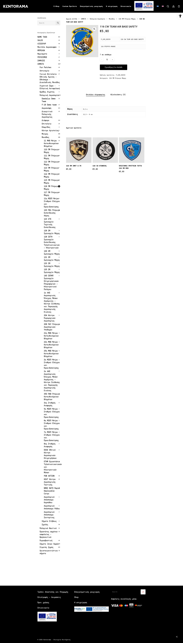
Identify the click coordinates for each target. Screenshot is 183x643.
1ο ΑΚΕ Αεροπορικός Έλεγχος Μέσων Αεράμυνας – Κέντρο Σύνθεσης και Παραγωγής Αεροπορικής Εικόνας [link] (52, 302)
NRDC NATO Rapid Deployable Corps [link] (52, 491)
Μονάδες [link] (45, 137)
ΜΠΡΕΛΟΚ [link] (41, 50)
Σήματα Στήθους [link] (49, 521)
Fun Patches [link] (45, 67)
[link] (180, 16)
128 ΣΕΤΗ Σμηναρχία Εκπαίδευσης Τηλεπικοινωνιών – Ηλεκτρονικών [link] (52, 242)
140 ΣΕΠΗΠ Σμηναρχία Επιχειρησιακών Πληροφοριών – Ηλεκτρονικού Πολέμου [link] (51, 282)
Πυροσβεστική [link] (46, 540)
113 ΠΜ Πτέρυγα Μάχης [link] (51, 169)
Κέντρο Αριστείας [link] (50, 130)
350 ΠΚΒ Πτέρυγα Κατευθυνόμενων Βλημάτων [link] (52, 397)
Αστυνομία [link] (44, 71)
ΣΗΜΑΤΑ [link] (40, 64)
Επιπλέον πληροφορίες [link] (95, 95)
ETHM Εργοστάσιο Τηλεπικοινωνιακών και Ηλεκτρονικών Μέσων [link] (52, 467)
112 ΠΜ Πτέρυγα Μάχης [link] (51, 163)
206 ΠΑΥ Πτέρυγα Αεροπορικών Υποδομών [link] (52, 327)
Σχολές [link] (45, 524)
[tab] (95, 95)
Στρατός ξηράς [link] (46, 547)
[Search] (143, 591)
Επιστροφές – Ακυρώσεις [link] (49, 597)
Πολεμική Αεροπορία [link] (49, 95)
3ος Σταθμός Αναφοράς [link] (49, 404)
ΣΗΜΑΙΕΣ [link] (41, 60)
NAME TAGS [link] (42, 37)
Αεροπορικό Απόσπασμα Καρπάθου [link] (49, 500)
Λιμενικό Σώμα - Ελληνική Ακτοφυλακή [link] (50, 87)
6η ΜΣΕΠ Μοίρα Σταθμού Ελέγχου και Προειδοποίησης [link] (52, 424)
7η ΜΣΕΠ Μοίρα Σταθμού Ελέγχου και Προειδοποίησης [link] (52, 436)
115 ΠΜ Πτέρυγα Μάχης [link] (51, 181)
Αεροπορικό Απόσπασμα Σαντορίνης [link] (49, 515)
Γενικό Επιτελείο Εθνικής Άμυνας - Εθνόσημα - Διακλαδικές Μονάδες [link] (50, 78)
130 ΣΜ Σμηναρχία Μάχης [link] (52, 252)
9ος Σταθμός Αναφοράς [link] (49, 445)
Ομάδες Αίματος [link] (47, 92)
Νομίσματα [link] (42, 54)
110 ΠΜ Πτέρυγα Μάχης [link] (51, 150)
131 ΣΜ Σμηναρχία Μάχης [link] (52, 258)
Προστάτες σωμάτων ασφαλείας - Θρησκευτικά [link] (49, 534)
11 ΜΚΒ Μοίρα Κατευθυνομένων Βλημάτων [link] (51, 143)
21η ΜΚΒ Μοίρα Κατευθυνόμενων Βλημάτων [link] (51, 336)
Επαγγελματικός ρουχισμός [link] (87, 592)
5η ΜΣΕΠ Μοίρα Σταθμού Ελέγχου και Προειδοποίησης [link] (52, 413)
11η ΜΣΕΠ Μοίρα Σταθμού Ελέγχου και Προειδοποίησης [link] (52, 202)
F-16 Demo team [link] (49, 105)
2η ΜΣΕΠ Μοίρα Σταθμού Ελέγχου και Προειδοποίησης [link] (52, 364)
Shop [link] (76, 597)
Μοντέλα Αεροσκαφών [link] (47, 47)
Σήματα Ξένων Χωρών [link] (49, 544)
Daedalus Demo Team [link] (48, 99)
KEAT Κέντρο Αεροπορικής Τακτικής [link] (49, 482)
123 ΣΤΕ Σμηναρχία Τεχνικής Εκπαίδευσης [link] (49, 223)
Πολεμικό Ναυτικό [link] (48, 528)
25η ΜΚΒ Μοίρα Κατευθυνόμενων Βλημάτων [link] (51, 353)
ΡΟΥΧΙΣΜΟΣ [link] (42, 57)
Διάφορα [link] (45, 120)
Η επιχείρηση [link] (80, 602)
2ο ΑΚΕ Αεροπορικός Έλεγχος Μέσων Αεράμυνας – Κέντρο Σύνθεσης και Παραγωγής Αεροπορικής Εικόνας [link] (52, 381)
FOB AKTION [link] (49, 476)
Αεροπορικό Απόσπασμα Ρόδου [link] (52, 507)
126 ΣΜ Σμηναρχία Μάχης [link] (52, 232)
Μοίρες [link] (45, 134)
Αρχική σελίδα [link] (71, 19)
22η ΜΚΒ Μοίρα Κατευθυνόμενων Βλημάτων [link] (51, 345)
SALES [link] (40, 40)
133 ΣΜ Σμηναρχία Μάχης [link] (52, 264)
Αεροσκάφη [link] (46, 108)
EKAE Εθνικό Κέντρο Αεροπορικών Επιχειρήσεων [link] (50, 454)
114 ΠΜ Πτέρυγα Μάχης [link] (51, 175)
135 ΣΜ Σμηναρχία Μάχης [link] (52, 270)
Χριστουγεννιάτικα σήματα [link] (49, 552)
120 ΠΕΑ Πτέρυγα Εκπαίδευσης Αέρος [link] (52, 213)
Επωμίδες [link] (46, 127)
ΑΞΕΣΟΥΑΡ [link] (41, 44)
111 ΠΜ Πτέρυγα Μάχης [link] (51, 157)
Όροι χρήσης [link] (43, 602)
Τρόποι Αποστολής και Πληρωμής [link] (52, 592)
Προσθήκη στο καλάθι (113, 67)
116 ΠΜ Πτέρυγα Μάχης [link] (51, 187)
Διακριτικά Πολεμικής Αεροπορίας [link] (47, 114)
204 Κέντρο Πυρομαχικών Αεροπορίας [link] (49, 318)
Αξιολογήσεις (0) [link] (118, 95)
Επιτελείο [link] (46, 124)
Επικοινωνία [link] (43, 608)
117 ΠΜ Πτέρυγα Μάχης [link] (51, 193)
